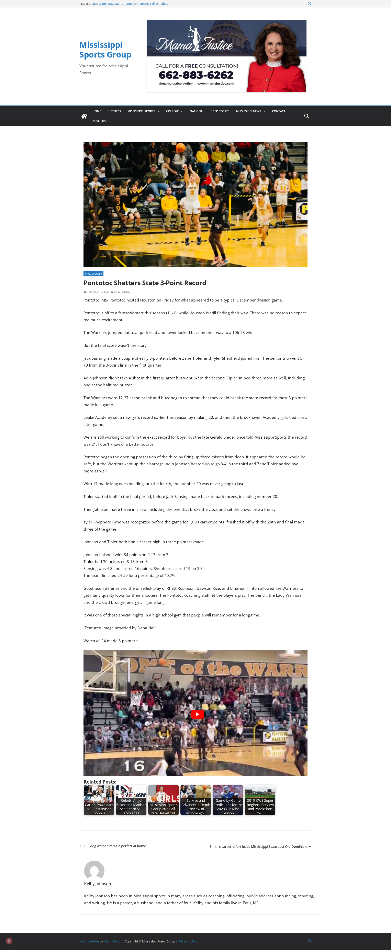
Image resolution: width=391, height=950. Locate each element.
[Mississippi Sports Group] (84, 116)
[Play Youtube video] (197, 714)
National (197, 111)
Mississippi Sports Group (105, 49)
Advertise (99, 121)
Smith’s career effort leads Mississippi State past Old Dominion (258, 846)
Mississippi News (248, 111)
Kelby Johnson (122, 292)
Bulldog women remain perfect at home (115, 846)
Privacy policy (187, 941)
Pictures (114, 111)
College (172, 111)
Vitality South (113, 941)
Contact (278, 111)
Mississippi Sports (141, 111)
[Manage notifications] (9, 941)
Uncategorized (93, 273)
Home (96, 111)
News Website (89, 941)
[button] (157, 111)
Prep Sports (220, 111)
